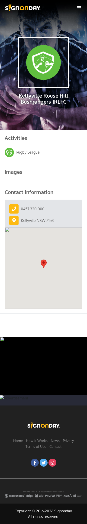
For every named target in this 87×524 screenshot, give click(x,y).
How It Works (37, 440)
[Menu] (79, 7)
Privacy (68, 440)
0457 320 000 (33, 209)
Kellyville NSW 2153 (37, 220)
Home (18, 440)
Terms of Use (36, 446)
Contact (55, 446)
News (55, 440)
